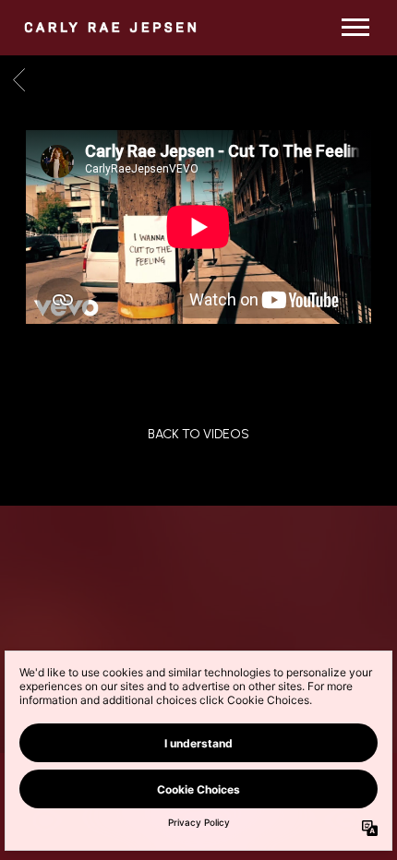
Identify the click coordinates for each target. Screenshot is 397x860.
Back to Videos (198, 434)
